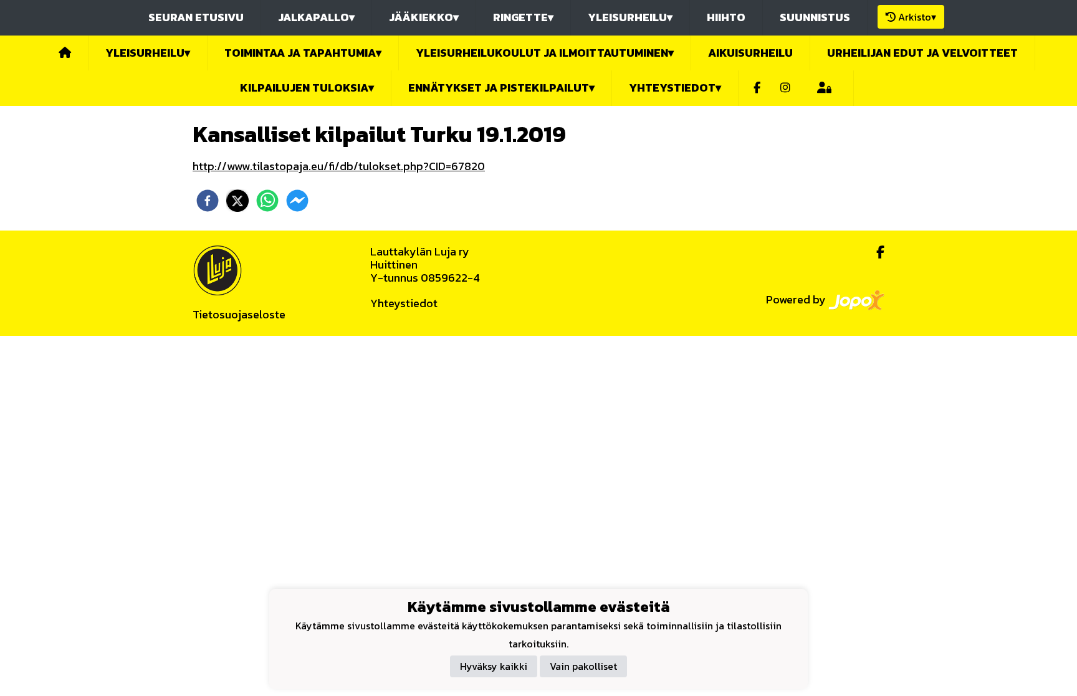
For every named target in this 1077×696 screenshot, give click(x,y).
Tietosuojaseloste (239, 314)
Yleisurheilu (630, 17)
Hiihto (726, 17)
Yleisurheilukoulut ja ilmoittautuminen (545, 52)
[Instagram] (785, 88)
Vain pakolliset (583, 666)
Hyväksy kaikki (493, 666)
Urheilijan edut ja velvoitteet (922, 52)
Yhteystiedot (404, 303)
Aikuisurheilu (750, 52)
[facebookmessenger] (297, 200)
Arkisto (917, 16)
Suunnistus (815, 17)
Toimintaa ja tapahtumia (302, 52)
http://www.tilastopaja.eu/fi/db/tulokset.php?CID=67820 (339, 166)
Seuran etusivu (196, 17)
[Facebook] (757, 88)
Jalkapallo (316, 17)
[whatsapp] (267, 200)
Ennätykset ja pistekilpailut (501, 87)
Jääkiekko (424, 17)
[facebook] (207, 200)
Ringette (523, 17)
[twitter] (237, 200)
